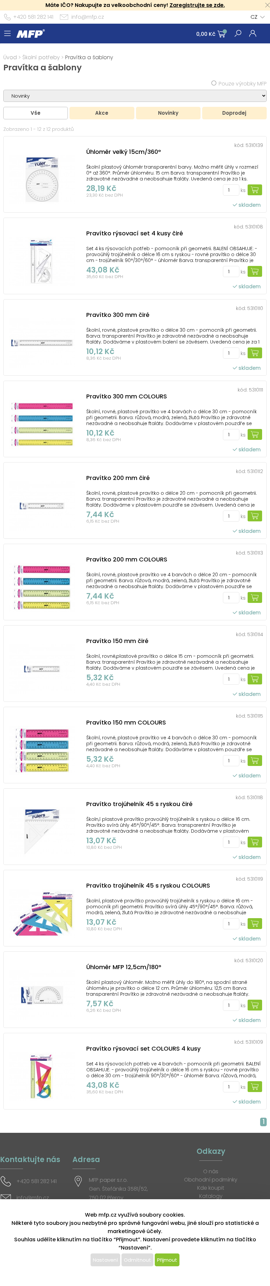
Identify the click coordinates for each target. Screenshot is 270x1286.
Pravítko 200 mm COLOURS (126, 559)
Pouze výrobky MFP (243, 83)
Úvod (10, 57)
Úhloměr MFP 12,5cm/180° (123, 967)
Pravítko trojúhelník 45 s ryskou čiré (139, 804)
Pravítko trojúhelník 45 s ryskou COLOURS (148, 885)
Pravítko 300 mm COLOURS (126, 396)
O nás (210, 1171)
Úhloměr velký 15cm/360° (123, 152)
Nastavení (105, 1259)
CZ (254, 17)
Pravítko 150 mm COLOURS (126, 722)
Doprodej (234, 112)
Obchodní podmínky (210, 1179)
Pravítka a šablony (89, 57)
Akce (101, 112)
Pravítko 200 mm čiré (118, 478)
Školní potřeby (41, 57)
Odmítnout (137, 1259)
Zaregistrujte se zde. (197, 5)
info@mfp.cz (87, 17)
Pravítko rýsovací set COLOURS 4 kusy (143, 1048)
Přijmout (167, 1259)
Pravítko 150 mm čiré (117, 641)
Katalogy (211, 1196)
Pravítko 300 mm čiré (117, 315)
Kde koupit (210, 1188)
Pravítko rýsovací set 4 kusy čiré (134, 233)
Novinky (168, 112)
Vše (35, 112)
